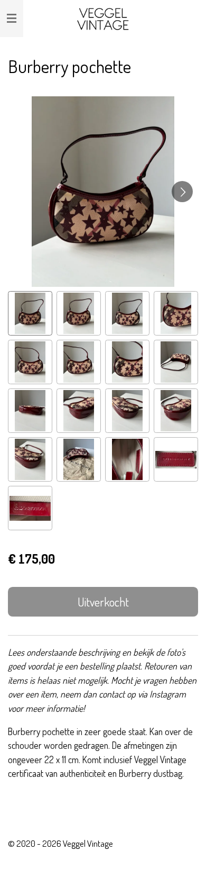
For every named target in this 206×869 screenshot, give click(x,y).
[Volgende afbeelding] (182, 191)
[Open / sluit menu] (11, 18)
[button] (30, 313)
